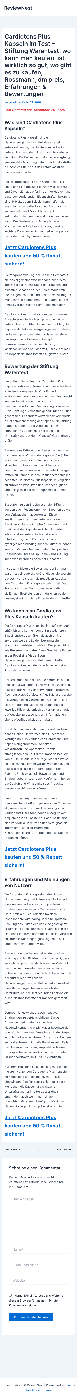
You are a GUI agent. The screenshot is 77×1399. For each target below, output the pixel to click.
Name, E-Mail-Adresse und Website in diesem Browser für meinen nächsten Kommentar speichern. (37, 1300)
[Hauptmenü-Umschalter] (69, 8)
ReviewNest (18, 8)
